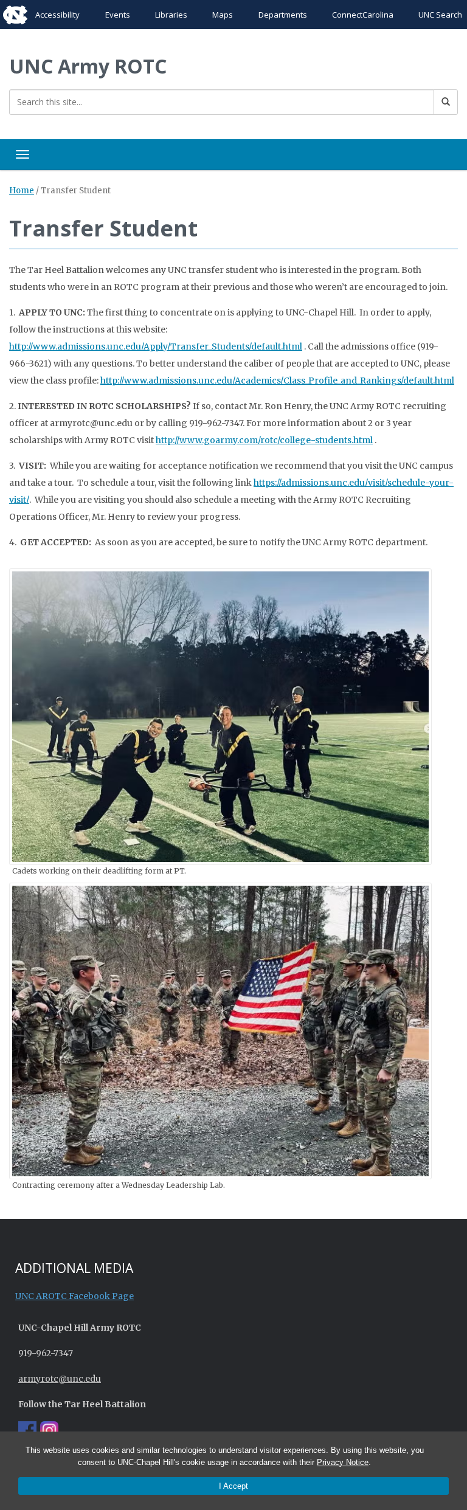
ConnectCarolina (362, 14)
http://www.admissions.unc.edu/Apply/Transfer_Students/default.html (155, 346)
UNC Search (440, 14)
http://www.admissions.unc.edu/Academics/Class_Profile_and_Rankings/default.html (277, 380)
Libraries (171, 14)
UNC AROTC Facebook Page (74, 1296)
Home (21, 190)
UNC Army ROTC (88, 66)
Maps (222, 14)
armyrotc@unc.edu (59, 1378)
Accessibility (57, 14)
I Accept (233, 1486)
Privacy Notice (342, 1462)
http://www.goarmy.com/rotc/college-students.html (264, 440)
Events (117, 14)
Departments (282, 14)
